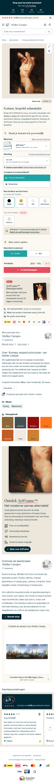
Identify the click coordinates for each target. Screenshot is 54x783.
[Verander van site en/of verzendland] (50, 18)
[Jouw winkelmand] (49, 24)
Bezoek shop (8, 344)
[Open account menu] (45, 24)
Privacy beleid (40, 760)
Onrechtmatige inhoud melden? (21, 760)
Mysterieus (17, 406)
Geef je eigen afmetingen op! (26, 167)
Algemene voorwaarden (22, 755)
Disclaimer (37, 755)
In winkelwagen (29, 269)
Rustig (6, 406)
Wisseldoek (13, 184)
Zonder (17, 253)
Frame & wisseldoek (16, 178)
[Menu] (3, 25)
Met (40, 253)
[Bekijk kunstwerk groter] (49, 46)
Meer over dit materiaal (41, 139)
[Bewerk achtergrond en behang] (49, 51)
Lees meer (22, 344)
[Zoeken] (49, 31)
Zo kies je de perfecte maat (39, 154)
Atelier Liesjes (19, 24)
